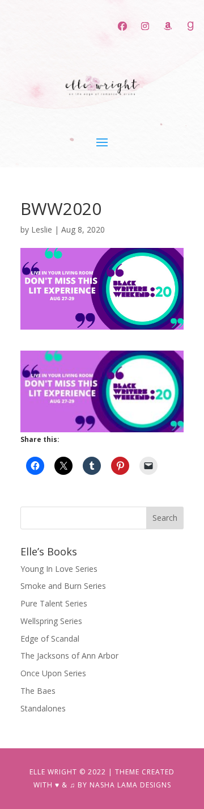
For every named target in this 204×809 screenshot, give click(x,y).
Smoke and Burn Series (63, 585)
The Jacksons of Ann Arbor (69, 655)
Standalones (43, 708)
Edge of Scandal (49, 638)
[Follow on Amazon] (168, 26)
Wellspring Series (51, 621)
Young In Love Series (58, 568)
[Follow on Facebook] (122, 26)
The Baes (38, 690)
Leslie (41, 229)
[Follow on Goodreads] (190, 26)
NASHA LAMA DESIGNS (130, 785)
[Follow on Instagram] (145, 26)
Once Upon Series (53, 673)
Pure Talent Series (53, 603)
